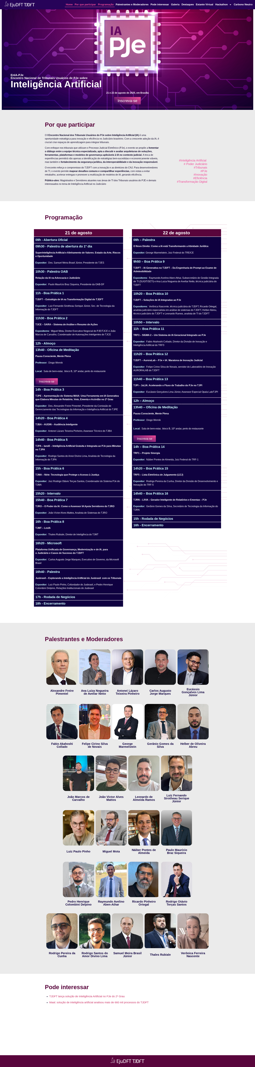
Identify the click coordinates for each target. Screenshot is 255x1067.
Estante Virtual (204, 4)
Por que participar (85, 4)
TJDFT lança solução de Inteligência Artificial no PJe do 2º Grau (87, 996)
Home (69, 4)
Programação (106, 4)
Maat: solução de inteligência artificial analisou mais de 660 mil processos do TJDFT (99, 1002)
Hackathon (221, 4)
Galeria (175, 4)
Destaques (188, 4)
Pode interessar (160, 4)
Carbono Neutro (243, 4)
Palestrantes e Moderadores (132, 4)
